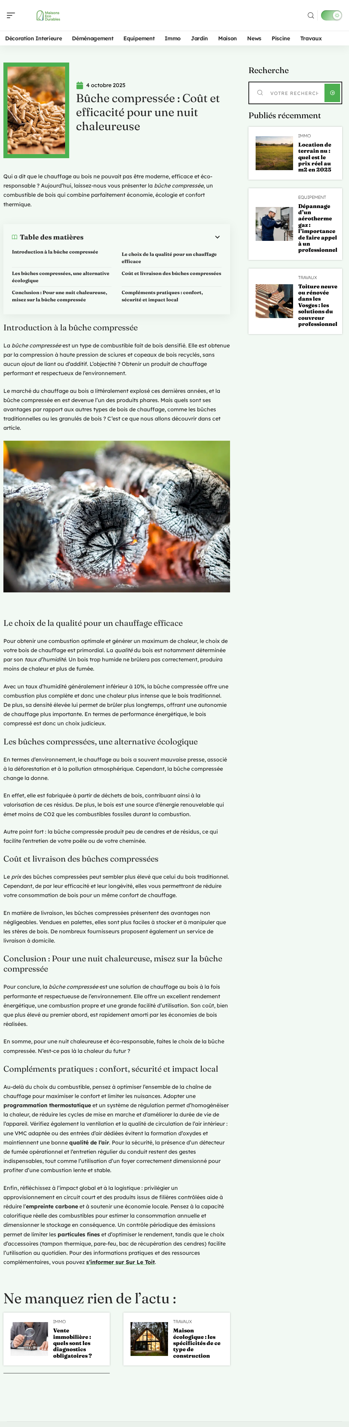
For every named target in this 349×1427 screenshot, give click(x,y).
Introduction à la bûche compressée (55, 252)
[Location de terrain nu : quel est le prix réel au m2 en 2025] (274, 153)
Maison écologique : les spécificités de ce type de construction (197, 1343)
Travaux (182, 1321)
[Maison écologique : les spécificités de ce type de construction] (149, 1339)
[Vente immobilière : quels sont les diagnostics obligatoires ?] (29, 1339)
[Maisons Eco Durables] (49, 15)
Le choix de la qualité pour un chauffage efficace (169, 257)
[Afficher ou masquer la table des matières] (153, 237)
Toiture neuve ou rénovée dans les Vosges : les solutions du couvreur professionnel (317, 305)
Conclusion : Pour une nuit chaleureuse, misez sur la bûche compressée (59, 296)
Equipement (312, 197)
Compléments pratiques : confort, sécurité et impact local (162, 296)
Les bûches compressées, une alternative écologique (60, 277)
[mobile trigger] (12, 15)
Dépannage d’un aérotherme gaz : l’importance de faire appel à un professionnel (317, 228)
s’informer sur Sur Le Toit (120, 1262)
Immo (59, 1321)
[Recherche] (311, 15)
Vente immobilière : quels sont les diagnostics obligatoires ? (72, 1343)
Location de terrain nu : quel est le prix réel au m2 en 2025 (314, 157)
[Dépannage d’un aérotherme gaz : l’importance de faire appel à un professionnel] (274, 224)
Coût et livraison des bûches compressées (171, 273)
